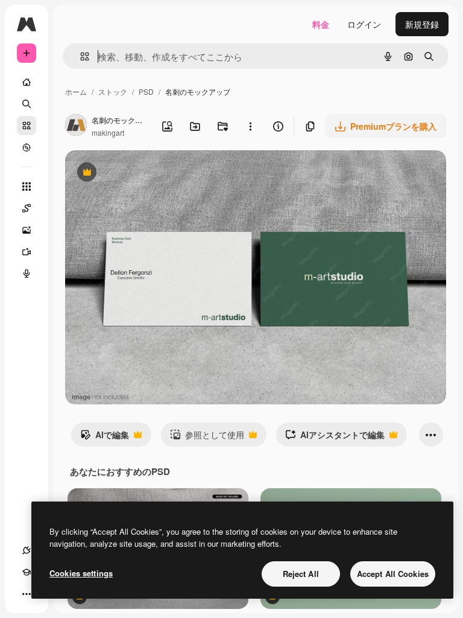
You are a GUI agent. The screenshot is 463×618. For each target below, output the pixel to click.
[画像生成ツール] (26, 230)
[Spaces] (26, 208)
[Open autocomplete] (79, 56)
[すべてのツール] (26, 186)
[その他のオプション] (250, 126)
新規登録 (422, 24)
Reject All (301, 573)
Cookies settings (81, 573)
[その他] (26, 594)
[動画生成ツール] (26, 251)
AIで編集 (104, 437)
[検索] (26, 103)
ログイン (364, 24)
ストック (112, 91)
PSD (146, 91)
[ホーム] (26, 82)
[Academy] (26, 572)
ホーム (76, 91)
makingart (108, 132)
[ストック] (26, 125)
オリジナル (148, 173)
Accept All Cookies (393, 573)
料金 (320, 24)
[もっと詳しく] (26, 147)
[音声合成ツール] (26, 273)
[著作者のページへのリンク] (76, 126)
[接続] (26, 550)
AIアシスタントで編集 (335, 437)
